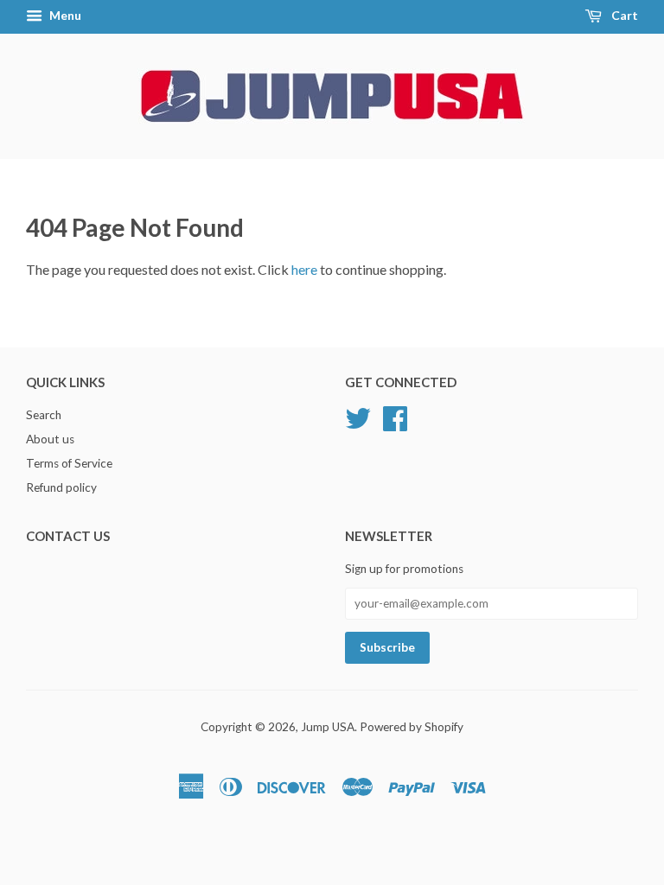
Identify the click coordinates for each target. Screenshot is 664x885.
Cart (623, 15)
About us (50, 439)
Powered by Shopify (411, 727)
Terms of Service (69, 463)
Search (43, 415)
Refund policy (61, 487)
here (304, 269)
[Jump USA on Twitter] (358, 416)
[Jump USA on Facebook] (395, 416)
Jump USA (327, 727)
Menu (64, 15)
